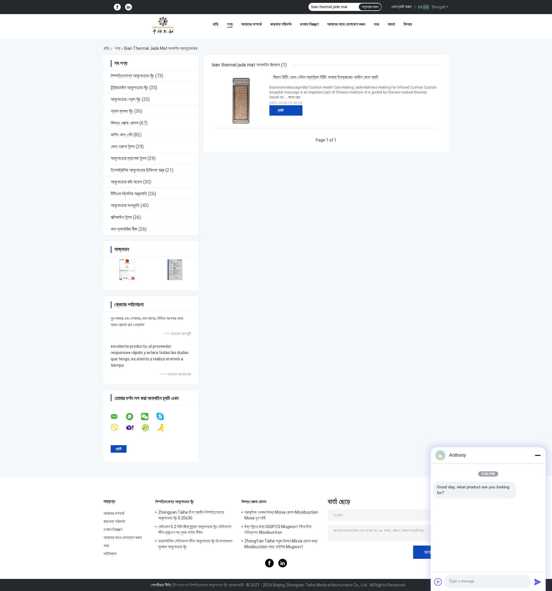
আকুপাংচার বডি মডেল (126, 182)
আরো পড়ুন (294, 97)
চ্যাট (280, 110)
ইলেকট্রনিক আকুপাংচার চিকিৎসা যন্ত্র (137, 170)
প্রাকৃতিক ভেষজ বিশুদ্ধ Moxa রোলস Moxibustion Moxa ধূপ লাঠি (281, 515)
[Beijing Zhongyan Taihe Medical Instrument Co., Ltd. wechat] (148, 416)
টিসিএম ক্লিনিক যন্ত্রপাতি (129, 193)
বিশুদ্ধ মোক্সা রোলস (124, 123)
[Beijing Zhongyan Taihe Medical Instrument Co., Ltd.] (163, 25)
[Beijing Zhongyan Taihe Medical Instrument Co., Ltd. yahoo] (133, 427)
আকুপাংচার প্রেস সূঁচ (126, 99)
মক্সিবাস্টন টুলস (121, 217)
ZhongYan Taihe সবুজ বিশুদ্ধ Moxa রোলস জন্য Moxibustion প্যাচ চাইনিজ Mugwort (281, 544)
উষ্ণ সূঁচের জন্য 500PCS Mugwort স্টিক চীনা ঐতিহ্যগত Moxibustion (277, 529)
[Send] (537, 581)
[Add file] (438, 581)
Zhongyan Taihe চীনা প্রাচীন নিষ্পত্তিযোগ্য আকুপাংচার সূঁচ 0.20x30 (191, 515)
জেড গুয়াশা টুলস (123, 146)
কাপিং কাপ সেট (121, 134)
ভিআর (408, 24)
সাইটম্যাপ (110, 553)
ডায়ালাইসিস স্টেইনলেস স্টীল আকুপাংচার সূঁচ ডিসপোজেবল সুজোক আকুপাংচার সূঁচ (195, 544)
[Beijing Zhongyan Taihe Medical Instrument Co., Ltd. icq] (149, 427)
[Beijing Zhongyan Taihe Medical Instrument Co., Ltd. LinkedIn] (128, 7)
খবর (376, 24)
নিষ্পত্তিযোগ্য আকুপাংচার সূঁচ (132, 76)
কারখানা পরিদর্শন (281, 24)
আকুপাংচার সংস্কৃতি (125, 205)
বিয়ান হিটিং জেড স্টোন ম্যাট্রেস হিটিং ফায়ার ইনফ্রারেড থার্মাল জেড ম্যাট (325, 77)
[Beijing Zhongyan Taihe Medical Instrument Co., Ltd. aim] (164, 427)
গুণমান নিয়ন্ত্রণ (309, 24)
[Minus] (537, 455)
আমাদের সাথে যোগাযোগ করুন (346, 24)
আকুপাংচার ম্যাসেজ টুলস (128, 158)
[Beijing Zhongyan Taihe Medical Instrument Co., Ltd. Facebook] (117, 7)
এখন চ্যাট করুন (401, 6)
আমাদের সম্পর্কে (251, 24)
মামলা (391, 24)
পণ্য (230, 24)
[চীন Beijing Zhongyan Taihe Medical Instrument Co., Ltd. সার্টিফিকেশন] (127, 269)
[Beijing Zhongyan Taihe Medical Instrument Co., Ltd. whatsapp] (133, 416)
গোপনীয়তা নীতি (161, 585)
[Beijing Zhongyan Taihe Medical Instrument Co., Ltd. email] (118, 416)
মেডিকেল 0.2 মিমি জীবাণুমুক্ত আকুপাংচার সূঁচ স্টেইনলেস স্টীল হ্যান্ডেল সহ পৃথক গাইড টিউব (194, 529)
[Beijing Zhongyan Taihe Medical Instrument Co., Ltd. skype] (163, 416)
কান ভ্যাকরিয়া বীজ (124, 229)
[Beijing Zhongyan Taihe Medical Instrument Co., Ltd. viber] (118, 427)
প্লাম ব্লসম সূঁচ (122, 111)
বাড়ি (215, 24)
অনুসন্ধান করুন (370, 7)
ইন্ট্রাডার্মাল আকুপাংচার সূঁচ (129, 87)
